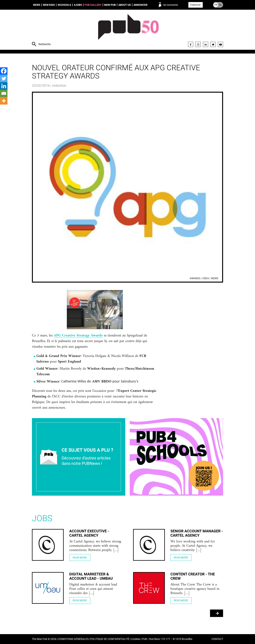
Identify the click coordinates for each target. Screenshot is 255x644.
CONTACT (217, 639)
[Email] (3, 93)
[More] (3, 101)
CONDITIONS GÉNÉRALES (73, 639)
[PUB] (128, 30)
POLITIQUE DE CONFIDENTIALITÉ (109, 639)
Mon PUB (110, 5)
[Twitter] (213, 44)
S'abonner (195, 4)
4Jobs (78, 5)
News (36, 5)
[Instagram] (198, 44)
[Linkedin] (3, 86)
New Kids (49, 5)
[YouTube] (220, 44)
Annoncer (140, 5)
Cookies (135, 639)
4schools (64, 5)
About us (124, 5)
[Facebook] (190, 44)
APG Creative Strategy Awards (78, 336)
